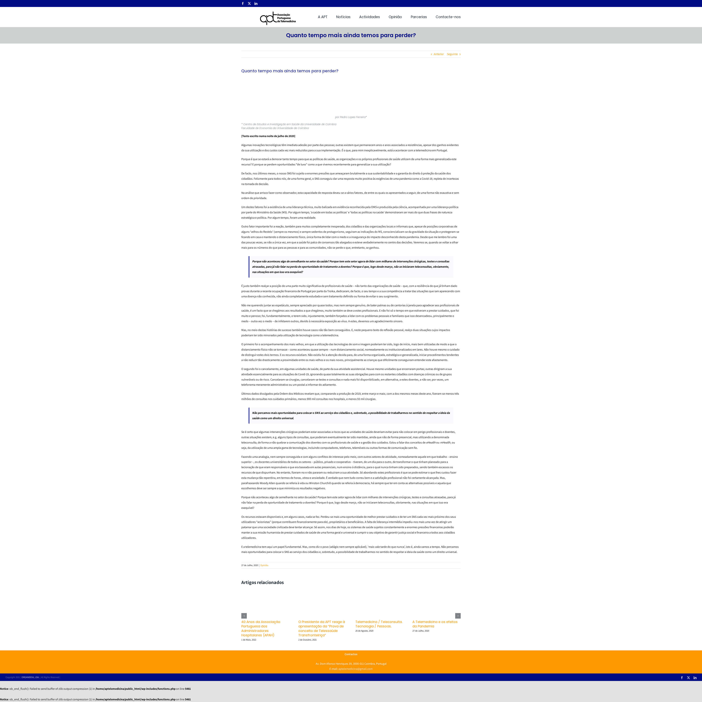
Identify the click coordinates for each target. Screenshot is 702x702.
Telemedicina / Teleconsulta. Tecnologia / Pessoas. (378, 623)
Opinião (264, 565)
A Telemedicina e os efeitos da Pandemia (435, 623)
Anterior (439, 54)
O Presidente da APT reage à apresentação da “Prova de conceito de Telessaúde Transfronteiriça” (321, 628)
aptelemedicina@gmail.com (355, 669)
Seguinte (452, 54)
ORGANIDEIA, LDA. (30, 677)
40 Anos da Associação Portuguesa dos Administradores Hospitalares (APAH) (260, 628)
